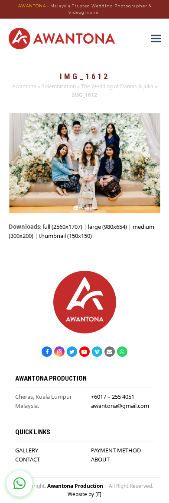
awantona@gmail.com (120, 406)
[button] (156, 38)
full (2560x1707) (62, 227)
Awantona (24, 86)
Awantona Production (75, 486)
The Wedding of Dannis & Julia (117, 86)
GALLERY (26, 450)
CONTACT (27, 459)
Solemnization (59, 86)
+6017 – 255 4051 (112, 396)
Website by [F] (84, 494)
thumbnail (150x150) (65, 236)
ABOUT (100, 459)
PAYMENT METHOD (116, 450)
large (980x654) (107, 227)
